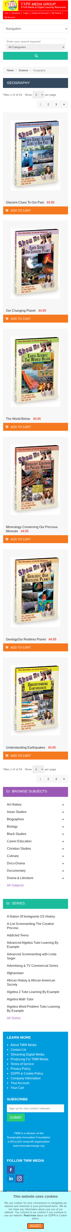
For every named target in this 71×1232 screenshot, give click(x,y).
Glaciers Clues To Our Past (25, 202)
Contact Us (18, 1049)
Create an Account (40, 13)
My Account (10, 17)
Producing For (29, 1059)
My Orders (56, 13)
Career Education (19, 841)
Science (23, 70)
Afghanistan (15, 973)
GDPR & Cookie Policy (26, 1073)
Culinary (13, 856)
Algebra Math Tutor (20, 999)
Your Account (19, 1083)
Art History (14, 804)
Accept (35, 1225)
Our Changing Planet (21, 310)
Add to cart (21, 210)
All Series (14, 1018)
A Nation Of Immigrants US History (31, 916)
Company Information (25, 1078)
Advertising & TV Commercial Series (32, 965)
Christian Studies (19, 848)
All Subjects (15, 885)
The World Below (18, 418)
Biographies (15, 819)
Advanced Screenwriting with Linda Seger (31, 956)
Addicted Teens (18, 935)
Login (25, 13)
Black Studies (16, 834)
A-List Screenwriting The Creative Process (30, 926)
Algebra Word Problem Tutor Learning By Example (33, 1008)
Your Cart (17, 1087)
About (23, 1045)
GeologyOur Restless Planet (26, 639)
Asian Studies (16, 812)
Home (10, 70)
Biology (12, 826)
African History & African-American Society (31, 982)
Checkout (15, 13)
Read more (30, 1215)
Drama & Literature (20, 878)
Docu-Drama (16, 863)
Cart (6, 13)
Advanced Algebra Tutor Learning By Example (32, 945)
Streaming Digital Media (27, 1054)
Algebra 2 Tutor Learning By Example (33, 992)
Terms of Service (22, 1064)
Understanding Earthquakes (25, 747)
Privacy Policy (20, 1068)
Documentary (16, 870)
